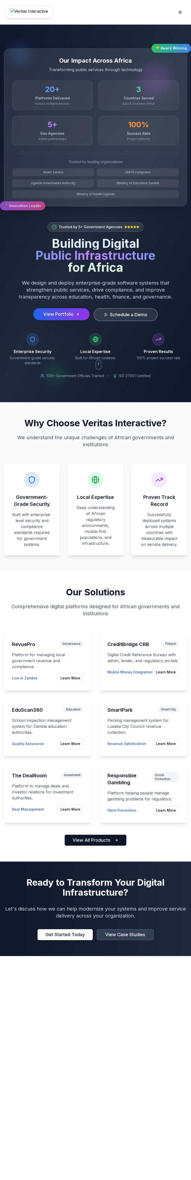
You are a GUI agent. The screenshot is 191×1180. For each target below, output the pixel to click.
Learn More (70, 678)
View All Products (91, 840)
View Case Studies (125, 934)
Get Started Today (65, 934)
